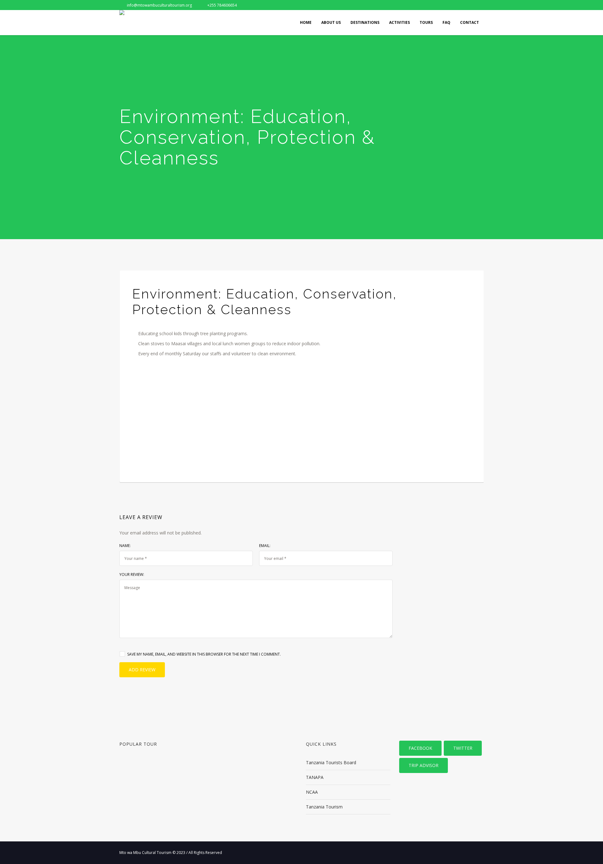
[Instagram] (478, 5)
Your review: (131, 574)
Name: (125, 545)
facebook (420, 748)
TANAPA (314, 777)
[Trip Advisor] (468, 5)
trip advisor (423, 765)
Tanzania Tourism (324, 807)
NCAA (312, 792)
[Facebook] (447, 5)
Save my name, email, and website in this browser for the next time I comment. (204, 654)
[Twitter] (458, 5)
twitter (462, 748)
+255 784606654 (222, 5)
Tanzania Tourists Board (331, 762)
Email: (264, 545)
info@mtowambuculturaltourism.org (159, 5)
